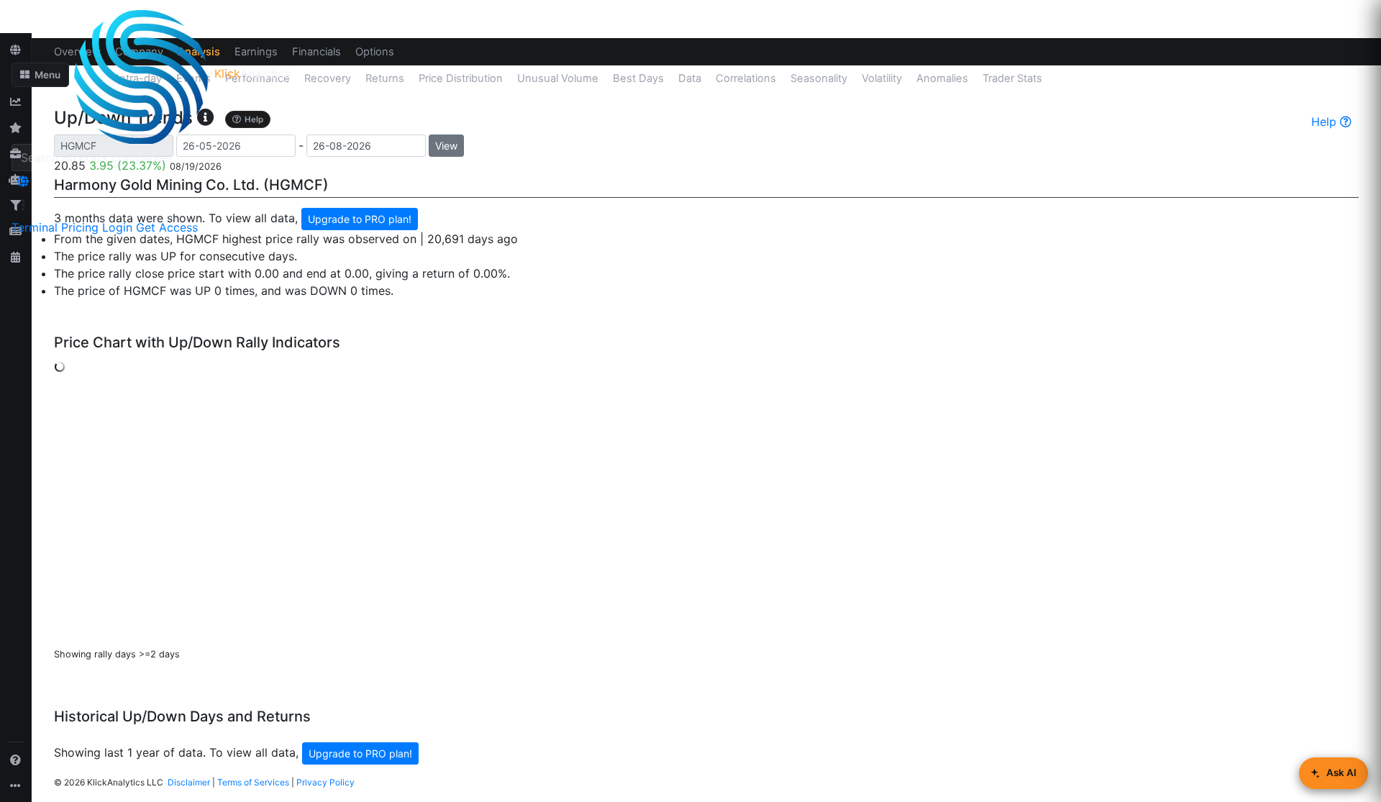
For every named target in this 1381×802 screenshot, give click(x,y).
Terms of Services (253, 782)
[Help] (16, 759)
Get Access (167, 227)
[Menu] (23, 205)
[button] (40, 75)
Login (117, 227)
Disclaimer (189, 782)
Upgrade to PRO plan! (360, 753)
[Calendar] (16, 257)
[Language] (23, 181)
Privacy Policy (325, 782)
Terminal (35, 227)
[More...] (16, 785)
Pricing (80, 227)
